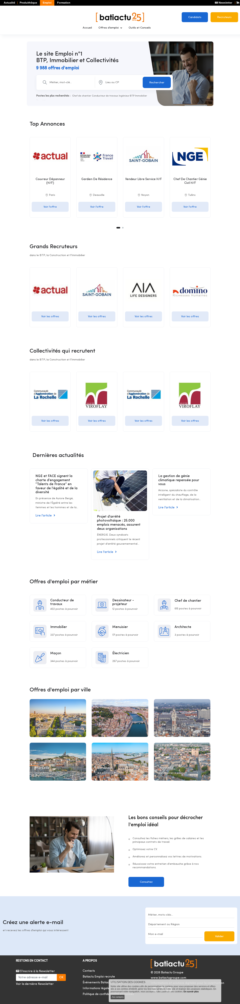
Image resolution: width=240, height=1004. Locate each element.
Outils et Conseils (140, 27)
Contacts (89, 970)
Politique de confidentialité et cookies (108, 994)
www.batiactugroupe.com (168, 977)
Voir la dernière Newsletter (35, 984)
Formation (63, 2)
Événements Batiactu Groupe (103, 982)
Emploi (47, 2)
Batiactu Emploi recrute (99, 976)
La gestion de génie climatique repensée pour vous (178, 480)
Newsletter (225, 2)
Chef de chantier (81, 96)
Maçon (55, 653)
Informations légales (97, 988)
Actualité (9, 2)
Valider (219, 936)
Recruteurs (224, 17)
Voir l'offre (50, 207)
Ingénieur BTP (126, 96)
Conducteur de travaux (105, 96)
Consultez (146, 882)
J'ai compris (118, 997)
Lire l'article (43, 515)
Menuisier (120, 627)
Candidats (194, 17)
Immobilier (141, 96)
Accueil (87, 27)
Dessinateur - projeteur (123, 602)
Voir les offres (50, 316)
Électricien (120, 653)
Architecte (183, 627)
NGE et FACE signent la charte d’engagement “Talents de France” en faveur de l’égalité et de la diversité (56, 484)
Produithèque (28, 2)
